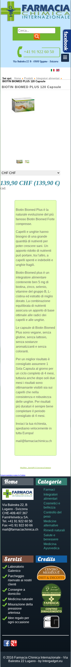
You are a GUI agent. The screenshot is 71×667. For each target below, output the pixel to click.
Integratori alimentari (51, 496)
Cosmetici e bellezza (52, 505)
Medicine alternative (51, 523)
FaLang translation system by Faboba (12, 475)
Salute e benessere (51, 537)
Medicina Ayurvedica (51, 546)
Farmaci (49, 489)
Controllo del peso (53, 514)
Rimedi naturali (54, 530)
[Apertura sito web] (51, 622)
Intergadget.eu (52, 661)
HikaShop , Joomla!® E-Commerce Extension (35, 468)
